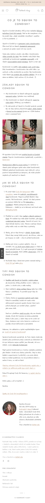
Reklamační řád (8, 483)
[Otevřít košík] (42, 10)
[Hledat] (38, 10)
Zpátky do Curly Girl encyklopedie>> (15, 394)
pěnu (21, 263)
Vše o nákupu (7, 473)
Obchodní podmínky (10, 480)
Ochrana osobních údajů (11, 487)
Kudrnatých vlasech (25, 409)
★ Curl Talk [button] (2, 253)
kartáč (11, 210)
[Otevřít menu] (3, 10)
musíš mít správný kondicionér (15, 332)
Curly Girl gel (10, 263)
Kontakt (5, 476)
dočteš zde (35, 425)
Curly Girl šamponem (23, 192)
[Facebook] (3, 461)
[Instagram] (8, 461)
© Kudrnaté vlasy (22, 498)
